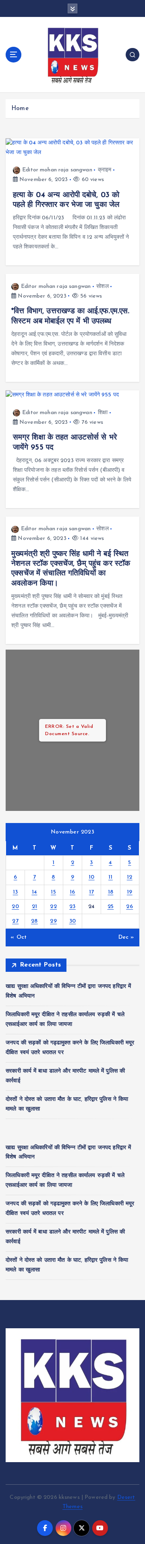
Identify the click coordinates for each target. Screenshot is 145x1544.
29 (53, 921)
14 (34, 892)
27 (15, 921)
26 (129, 907)
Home (20, 109)
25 (111, 907)
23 (72, 907)
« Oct (18, 937)
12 (130, 877)
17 (91, 892)
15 (53, 892)
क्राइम (105, 170)
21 (34, 907)
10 (92, 877)
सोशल (102, 286)
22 (53, 907)
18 (111, 892)
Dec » (126, 937)
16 (72, 892)
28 (34, 921)
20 (15, 907)
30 (72, 921)
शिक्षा (103, 413)
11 (110, 877)
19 (130, 892)
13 (15, 892)
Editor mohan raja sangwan (57, 170)
